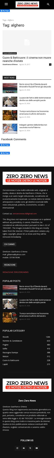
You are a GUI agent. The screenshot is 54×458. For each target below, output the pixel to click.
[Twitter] (30, 448)
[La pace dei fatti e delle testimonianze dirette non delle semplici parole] (10, 102)
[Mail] (23, 448)
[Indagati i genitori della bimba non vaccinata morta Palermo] (10, 129)
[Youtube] (36, 448)
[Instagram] (17, 448)
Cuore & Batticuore (9, 53)
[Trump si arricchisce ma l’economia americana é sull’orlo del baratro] (10, 115)
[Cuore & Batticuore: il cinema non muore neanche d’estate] (27, 42)
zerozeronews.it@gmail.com (25, 213)
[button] (48, 4)
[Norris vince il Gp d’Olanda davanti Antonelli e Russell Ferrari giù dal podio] (10, 88)
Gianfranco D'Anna (10, 64)
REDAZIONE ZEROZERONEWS (16, 272)
